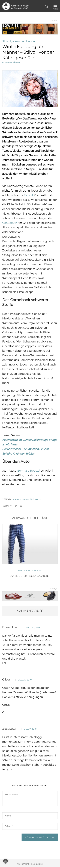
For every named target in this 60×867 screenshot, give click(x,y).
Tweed (28, 195)
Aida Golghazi (9, 728)
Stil (32, 499)
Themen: (6, 499)
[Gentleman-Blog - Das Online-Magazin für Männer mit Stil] (15, 6)
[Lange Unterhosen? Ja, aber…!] (30, 544)
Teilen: (5, 506)
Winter (38, 499)
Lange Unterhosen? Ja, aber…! (30, 576)
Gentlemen (9, 222)
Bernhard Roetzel (29, 470)
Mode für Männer (11, 62)
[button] (5, 861)
